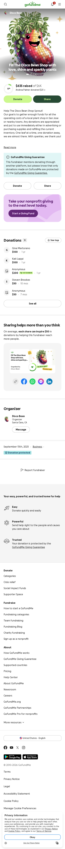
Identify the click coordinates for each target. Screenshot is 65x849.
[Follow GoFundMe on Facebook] (5, 748)
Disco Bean (18, 416)
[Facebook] (24, 381)
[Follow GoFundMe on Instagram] (24, 748)
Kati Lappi (17, 258)
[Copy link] (16, 381)
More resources (12, 722)
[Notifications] (52, 4)
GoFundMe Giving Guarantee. (31, 173)
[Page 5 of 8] (36, 74)
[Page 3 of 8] (32, 74)
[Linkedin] (49, 381)
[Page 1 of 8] (27, 74)
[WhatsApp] (32, 381)
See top (54, 240)
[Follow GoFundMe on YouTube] (11, 748)
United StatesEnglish (34, 738)
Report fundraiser (34, 470)
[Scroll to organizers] (5, 13)
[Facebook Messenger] (41, 381)
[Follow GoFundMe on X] (18, 748)
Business (37, 446)
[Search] (5, 4)
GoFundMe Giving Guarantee (28, 547)
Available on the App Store (30, 756)
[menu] (60, 4)
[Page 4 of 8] (34, 74)
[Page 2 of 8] (30, 74)
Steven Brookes (21, 279)
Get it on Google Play (12, 756)
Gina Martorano (21, 248)
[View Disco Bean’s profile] (7, 419)
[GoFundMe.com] (33, 4)
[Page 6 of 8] (38, 74)
